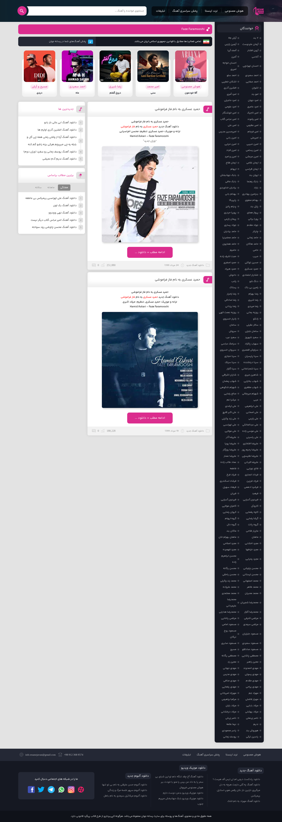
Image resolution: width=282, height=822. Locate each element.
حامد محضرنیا (229, 238)
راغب (233, 281)
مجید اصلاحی (229, 543)
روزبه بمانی (252, 312)
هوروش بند (252, 731)
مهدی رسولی (251, 674)
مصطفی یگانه (229, 656)
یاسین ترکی (252, 737)
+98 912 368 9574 (73, 754)
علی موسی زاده (250, 431)
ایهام (233, 169)
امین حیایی (230, 144)
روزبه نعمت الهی (227, 312)
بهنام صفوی (251, 200)
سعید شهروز (251, 337)
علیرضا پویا (230, 444)
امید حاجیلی (230, 100)
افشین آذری (230, 88)
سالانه (38, 187)
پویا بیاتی (253, 219)
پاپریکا (232, 200)
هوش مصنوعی (234, 11)
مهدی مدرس (229, 674)
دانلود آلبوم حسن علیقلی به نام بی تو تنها (124, 785)
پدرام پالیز (231, 206)
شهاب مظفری (251, 387)
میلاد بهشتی (251, 712)
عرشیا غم (231, 400)
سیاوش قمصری (250, 350)
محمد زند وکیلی (228, 581)
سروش (232, 331)
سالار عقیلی (252, 325)
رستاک (232, 287)
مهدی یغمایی (229, 687)
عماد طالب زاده (228, 462)
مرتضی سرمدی (250, 624)
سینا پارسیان (251, 356)
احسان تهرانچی (250, 66)
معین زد (232, 662)
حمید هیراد (230, 269)
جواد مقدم (252, 225)
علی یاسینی (252, 437)
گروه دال (231, 525)
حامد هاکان (252, 244)
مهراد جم (253, 693)
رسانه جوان (258, 11)
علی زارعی (253, 419)
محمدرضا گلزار (251, 612)
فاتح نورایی (252, 469)
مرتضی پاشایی (228, 618)
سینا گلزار (231, 369)
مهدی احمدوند (250, 668)
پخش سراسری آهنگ (185, 11)
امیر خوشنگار (229, 113)
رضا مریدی (253, 306)
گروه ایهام (230, 518)
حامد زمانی (252, 238)
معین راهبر (252, 662)
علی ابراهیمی (251, 406)
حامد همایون (229, 244)
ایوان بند (253, 175)
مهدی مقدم (252, 681)
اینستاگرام (71, 789)
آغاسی (255, 57)
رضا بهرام (253, 294)
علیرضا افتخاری (250, 444)
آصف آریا (232, 50)
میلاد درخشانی (228, 712)
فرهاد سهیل (229, 487)
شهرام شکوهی (228, 387)
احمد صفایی (252, 82)
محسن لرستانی (250, 574)
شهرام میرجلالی (250, 394)
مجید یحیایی (251, 559)
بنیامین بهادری (250, 194)
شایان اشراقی (229, 375)
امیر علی (232, 125)
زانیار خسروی (229, 319)
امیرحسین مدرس (227, 132)
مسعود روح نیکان (230, 634)
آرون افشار (252, 50)
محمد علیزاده (229, 587)
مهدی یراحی (252, 687)
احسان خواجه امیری (229, 66)
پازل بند (254, 206)
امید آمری (231, 94)
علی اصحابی (252, 412)
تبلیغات (160, 11)
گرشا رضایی (252, 518)
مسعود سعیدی (250, 643)
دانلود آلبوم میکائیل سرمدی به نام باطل (125, 796)
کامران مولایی (229, 506)
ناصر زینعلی (252, 718)
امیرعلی (254, 138)
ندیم (255, 724)
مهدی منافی (229, 681)
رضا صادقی (230, 300)
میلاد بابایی (252, 706)
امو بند (254, 94)
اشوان (255, 88)
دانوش (232, 275)
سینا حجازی (230, 356)
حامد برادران (230, 231)
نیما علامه (231, 724)
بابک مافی (230, 182)
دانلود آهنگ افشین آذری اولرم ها (57, 130)
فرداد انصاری (251, 475)
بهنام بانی (230, 194)
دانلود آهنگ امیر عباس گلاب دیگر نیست (54, 220)
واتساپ (61, 789)
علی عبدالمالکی (250, 425)
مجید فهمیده (229, 550)
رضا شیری (253, 300)
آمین (233, 57)
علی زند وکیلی (229, 419)
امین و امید (230, 157)
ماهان (255, 537)
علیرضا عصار (230, 456)
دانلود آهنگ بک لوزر (65, 205)
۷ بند (255, 38)
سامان (232, 325)
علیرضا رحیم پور (250, 450)
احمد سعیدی (251, 75)
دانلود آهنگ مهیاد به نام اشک (243, 801)
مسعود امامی (229, 624)
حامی (255, 250)
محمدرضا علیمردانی (231, 603)
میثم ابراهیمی (229, 699)
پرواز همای (252, 213)
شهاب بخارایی (251, 381)
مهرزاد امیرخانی (228, 693)
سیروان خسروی (228, 350)
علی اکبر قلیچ (229, 412)
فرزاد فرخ (231, 475)
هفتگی (64, 187)
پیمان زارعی (230, 219)
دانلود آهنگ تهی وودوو (63, 213)
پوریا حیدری (230, 213)
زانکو (255, 319)
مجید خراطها (252, 550)
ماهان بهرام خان (227, 537)
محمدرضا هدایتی (227, 612)
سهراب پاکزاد (251, 344)
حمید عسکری (251, 269)
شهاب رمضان (229, 381)
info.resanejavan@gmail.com (40, 754)
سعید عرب (231, 337)
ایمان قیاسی (251, 169)
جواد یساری (230, 225)
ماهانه (50, 187)
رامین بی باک (251, 287)
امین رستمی (252, 150)
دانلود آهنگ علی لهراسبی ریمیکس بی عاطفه (51, 198)
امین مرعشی (251, 157)
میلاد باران (231, 706)
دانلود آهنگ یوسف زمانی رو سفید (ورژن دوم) (50, 152)
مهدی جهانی (229, 668)
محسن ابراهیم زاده (228, 559)
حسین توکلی (251, 263)
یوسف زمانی (229, 737)
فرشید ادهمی (251, 487)
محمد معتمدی (229, 593)
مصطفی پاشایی (250, 656)
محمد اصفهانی (250, 581)
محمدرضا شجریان (249, 603)
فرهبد (255, 493)
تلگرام (51, 789)
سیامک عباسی (228, 344)
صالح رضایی (230, 394)
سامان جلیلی (251, 331)
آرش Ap (232, 38)
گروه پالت (253, 525)
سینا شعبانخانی (250, 369)
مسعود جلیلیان (250, 634)
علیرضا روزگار (229, 450)
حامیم (233, 250)
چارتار (255, 231)
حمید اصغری (229, 263)
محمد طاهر (252, 587)
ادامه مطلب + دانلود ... (150, 252)
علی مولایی (230, 431)
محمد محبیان (251, 593)
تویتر (41, 789)
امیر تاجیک (252, 113)
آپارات (81, 789)
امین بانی (231, 138)
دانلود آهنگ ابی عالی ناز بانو (60, 123)
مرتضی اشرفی (251, 618)
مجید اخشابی (251, 543)
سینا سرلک (230, 362)
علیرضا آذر (231, 437)
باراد (256, 188)
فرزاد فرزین (252, 481)
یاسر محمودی (229, 731)
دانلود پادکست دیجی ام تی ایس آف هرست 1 (236, 779)
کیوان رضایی (229, 512)
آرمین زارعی (230, 44)
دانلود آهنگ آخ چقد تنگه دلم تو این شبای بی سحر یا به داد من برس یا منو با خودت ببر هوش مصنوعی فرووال (179, 782)
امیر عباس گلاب (228, 119)
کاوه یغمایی (251, 512)
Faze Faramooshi (192, 29)
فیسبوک (31, 789)
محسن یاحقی (229, 574)
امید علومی (230, 107)
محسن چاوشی (250, 568)
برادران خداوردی (228, 188)
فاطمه (233, 469)
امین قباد (231, 150)
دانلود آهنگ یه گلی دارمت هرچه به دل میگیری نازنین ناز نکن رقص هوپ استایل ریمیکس (238, 790)
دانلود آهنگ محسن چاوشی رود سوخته (54, 227)
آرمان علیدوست (250, 44)
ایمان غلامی (252, 163)
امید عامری (252, 107)
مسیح (233, 649)
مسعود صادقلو (250, 649)
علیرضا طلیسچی (250, 456)
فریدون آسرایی (250, 500)
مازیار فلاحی (252, 531)
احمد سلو (231, 75)
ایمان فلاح (231, 163)
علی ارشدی (230, 406)
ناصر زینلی (230, 718)
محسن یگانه (229, 568)
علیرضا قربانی (251, 462)
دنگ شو (253, 281)
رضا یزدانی (230, 306)
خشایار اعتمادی (250, 275)
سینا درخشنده (250, 362)
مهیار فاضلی (251, 699)
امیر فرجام (252, 132)
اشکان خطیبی (229, 82)
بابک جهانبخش (228, 175)
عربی (255, 400)
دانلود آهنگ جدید (168, 127)
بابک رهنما (252, 182)
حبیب (255, 256)
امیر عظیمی (252, 125)
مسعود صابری (228, 643)
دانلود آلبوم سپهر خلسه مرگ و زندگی (127, 790)
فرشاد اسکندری (228, 481)
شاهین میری (251, 375)
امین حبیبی (252, 144)
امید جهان (253, 100)
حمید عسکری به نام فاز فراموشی (177, 109)
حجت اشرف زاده (228, 256)
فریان (233, 493)
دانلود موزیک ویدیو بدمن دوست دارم (183, 793)
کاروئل (254, 506)
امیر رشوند (252, 119)
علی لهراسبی (229, 425)
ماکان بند (231, 531)
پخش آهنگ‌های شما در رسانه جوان (67, 41)
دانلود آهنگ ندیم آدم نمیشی (59, 159)
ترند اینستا (211, 11)
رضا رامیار (231, 294)
